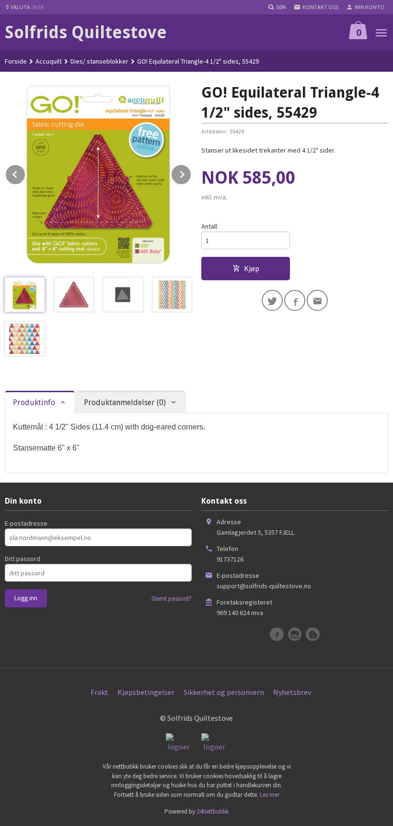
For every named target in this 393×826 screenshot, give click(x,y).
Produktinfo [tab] (34, 402)
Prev (25, 172)
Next (191, 172)
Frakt (99, 692)
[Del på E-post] (317, 300)
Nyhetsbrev (292, 692)
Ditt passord (22, 558)
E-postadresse (26, 523)
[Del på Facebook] (294, 300)
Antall (209, 226)
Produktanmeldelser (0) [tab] (125, 402)
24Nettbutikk (212, 811)
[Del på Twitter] (272, 300)
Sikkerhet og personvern (224, 692)
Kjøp (251, 268)
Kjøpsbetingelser (145, 692)
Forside (16, 61)
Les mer (269, 795)
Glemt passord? (171, 599)
